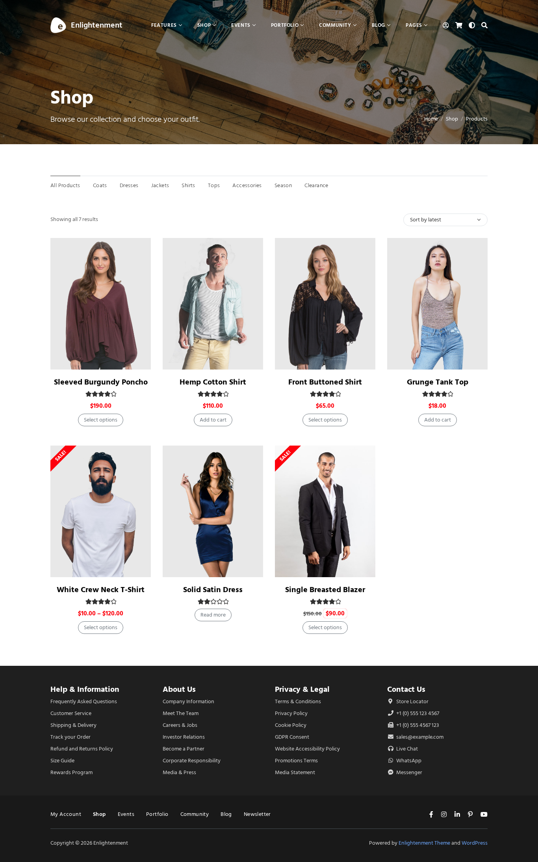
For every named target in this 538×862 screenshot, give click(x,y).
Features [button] (164, 25)
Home (431, 119)
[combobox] (445, 220)
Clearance (316, 185)
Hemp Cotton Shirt (213, 382)
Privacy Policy (291, 713)
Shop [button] (204, 25)
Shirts (188, 185)
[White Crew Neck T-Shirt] (100, 511)
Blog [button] (378, 25)
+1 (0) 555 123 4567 (417, 713)
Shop (452, 119)
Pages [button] (414, 25)
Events (126, 814)
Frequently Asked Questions (83, 701)
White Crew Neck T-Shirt (101, 589)
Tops (214, 185)
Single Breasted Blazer (325, 589)
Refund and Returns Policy (81, 749)
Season (283, 185)
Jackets (160, 185)
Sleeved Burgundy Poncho (101, 382)
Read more (213, 615)
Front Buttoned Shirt (325, 382)
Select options (100, 420)
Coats (100, 185)
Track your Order (70, 737)
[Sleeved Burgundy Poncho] (100, 304)
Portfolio (157, 814)
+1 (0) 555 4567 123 (417, 725)
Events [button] (240, 25)
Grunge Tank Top (437, 382)
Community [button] (335, 25)
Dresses (129, 185)
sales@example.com (419, 737)
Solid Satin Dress (213, 589)
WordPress (475, 843)
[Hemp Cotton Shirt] (213, 304)
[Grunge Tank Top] (437, 304)
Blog (226, 814)
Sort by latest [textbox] (425, 220)
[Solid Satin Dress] (213, 511)
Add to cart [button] (213, 420)
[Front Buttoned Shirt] (325, 304)
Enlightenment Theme (424, 843)
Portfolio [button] (285, 25)
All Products (65, 185)
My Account (65, 814)
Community (194, 814)
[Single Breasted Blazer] (325, 511)
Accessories (247, 185)
